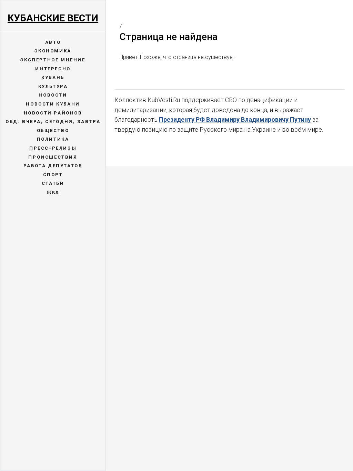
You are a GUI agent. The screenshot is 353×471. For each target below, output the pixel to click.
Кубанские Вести (53, 18)
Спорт (53, 174)
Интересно (52, 68)
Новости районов (53, 113)
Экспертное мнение (52, 59)
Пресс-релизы (53, 148)
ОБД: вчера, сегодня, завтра (53, 121)
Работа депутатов (53, 165)
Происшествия (52, 157)
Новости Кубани (53, 104)
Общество (53, 130)
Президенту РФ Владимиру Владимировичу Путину (235, 119)
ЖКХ (53, 192)
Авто (53, 42)
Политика (53, 139)
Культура (53, 86)
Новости (53, 95)
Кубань (52, 77)
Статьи (53, 183)
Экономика (52, 50)
